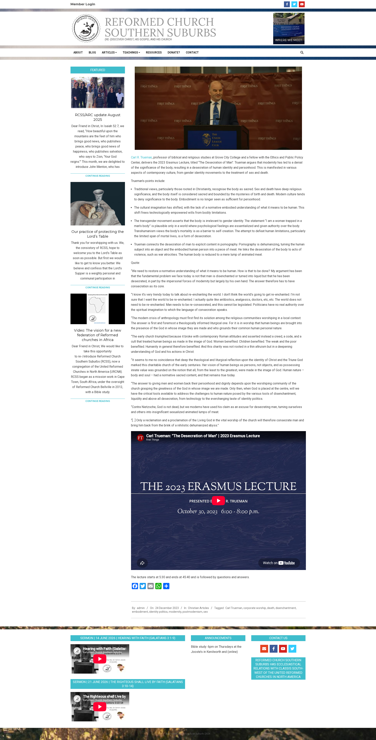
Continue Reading (97, 175)
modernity (175, 611)
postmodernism (192, 611)
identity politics (158, 611)
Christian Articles (198, 608)
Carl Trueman (233, 608)
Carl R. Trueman (141, 157)
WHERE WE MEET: (289, 40)
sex (205, 611)
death (270, 608)
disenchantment (286, 608)
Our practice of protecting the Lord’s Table (97, 234)
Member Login (82, 4)
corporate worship (254, 608)
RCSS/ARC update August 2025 (97, 117)
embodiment (140, 611)
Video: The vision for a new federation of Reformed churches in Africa (97, 335)
